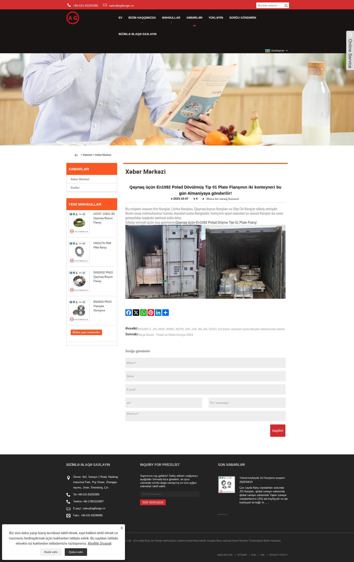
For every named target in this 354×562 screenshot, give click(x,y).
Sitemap (242, 555)
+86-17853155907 (93, 501)
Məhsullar (171, 17)
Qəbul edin (76, 552)
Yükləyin (216, 17)
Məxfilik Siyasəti (99, 543)
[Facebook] (128, 312)
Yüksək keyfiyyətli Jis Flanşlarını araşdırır (262, 478)
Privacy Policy (278, 555)
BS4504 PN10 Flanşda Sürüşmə (102, 306)
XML (262, 555)
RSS (253, 555)
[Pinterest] (151, 312)
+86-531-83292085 (88, 494)
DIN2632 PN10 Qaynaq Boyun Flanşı (103, 277)
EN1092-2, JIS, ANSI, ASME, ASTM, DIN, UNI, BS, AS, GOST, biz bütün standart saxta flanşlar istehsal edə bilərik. (211, 329)
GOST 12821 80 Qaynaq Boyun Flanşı (104, 218)
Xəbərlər (194, 17)
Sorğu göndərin (242, 17)
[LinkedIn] (158, 312)
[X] (136, 312)
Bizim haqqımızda (142, 17)
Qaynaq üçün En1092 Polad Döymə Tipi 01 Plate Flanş (216, 222)
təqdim (277, 431)
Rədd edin (51, 552)
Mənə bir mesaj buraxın (222, 198)
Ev (120, 17)
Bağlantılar (225, 555)
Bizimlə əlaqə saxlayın (138, 34)
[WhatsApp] (143, 312)
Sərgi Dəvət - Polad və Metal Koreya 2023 (165, 334)
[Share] (165, 312)
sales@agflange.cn (121, 5)
